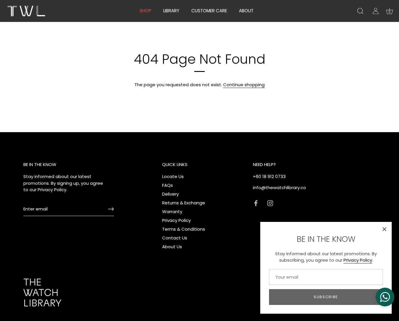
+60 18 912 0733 (269, 176)
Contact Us (174, 238)
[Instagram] (270, 203)
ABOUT (246, 11)
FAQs (167, 185)
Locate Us (173, 176)
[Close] (384, 229)
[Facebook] (256, 203)
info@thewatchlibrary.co (279, 187)
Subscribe (326, 297)
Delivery (170, 194)
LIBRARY (171, 11)
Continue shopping (244, 85)
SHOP (145, 11)
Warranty (172, 211)
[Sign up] (111, 209)
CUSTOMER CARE (209, 11)
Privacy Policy (358, 260)
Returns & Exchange (183, 203)
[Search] (360, 11)
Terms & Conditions (183, 229)
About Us (172, 247)
